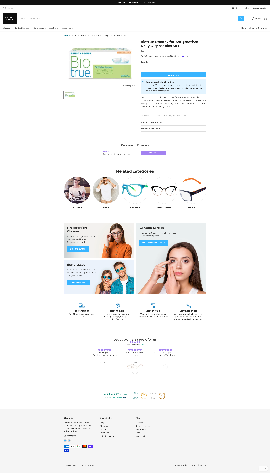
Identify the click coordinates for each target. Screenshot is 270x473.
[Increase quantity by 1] (159, 67)
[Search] (241, 18)
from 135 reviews (134, 344)
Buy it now (173, 75)
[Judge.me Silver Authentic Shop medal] (153, 395)
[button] (133, 372)
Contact (103, 429)
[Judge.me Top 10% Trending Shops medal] (162, 395)
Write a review (153, 153)
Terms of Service (198, 465)
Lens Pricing (141, 436)
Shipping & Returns (258, 28)
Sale (138, 433)
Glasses (6, 28)
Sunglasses (39, 28)
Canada (259, 8)
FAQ (4, 8)
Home (67, 35)
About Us (67, 28)
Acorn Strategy (88, 465)
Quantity (145, 62)
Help (243, 28)
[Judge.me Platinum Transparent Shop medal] (135, 395)
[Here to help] (117, 312)
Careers (11, 8)
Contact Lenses (22, 28)
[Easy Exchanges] (188, 312)
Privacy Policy (181, 465)
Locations (53, 28)
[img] (135, 342)
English (244, 8)
